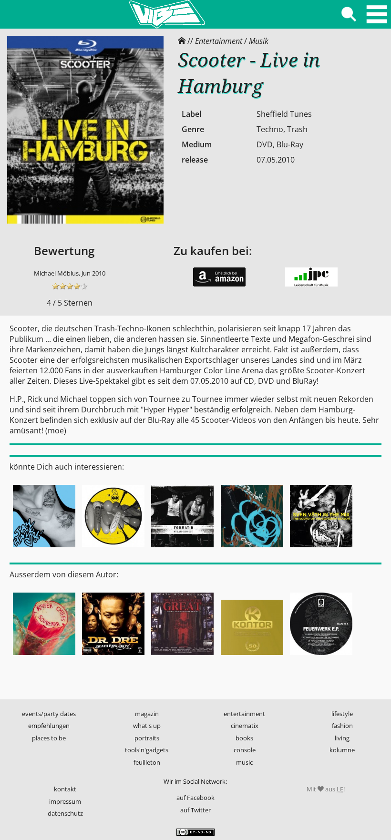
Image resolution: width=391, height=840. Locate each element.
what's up (147, 725)
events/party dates (49, 713)
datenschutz (65, 813)
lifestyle (342, 713)
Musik (258, 41)
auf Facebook (195, 797)
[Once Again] (251, 548)
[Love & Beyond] (44, 548)
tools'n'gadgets (146, 750)
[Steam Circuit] (182, 548)
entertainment (244, 713)
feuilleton (147, 762)
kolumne (342, 750)
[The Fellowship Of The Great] (182, 656)
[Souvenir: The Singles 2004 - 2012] (44, 656)
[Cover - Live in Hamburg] (85, 221)
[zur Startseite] (167, 14)
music (244, 762)
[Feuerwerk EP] (321, 656)
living (342, 738)
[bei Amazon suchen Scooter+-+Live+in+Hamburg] (219, 284)
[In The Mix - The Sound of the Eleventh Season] (321, 548)
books (244, 738)
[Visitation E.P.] (113, 548)
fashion (342, 725)
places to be (49, 738)
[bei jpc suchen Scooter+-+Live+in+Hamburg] (311, 284)
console (245, 750)
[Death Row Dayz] (113, 656)
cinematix (244, 725)
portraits (146, 738)
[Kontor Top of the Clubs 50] (251, 656)
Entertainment (218, 41)
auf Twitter (195, 810)
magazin (147, 713)
